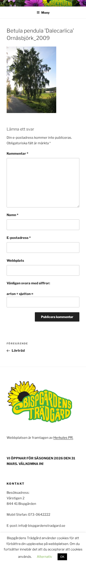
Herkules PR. (63, 438)
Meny (45, 12)
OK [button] (62, 556)
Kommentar (17, 154)
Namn (12, 215)
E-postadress (19, 238)
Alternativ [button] (44, 557)
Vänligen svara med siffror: (28, 283)
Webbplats (15, 261)
